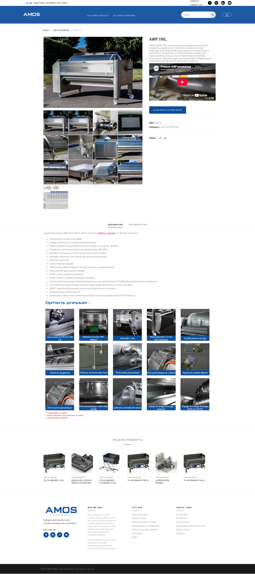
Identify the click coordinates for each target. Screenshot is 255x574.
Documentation (138, 224)
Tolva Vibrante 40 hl (194, 480)
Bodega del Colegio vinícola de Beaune (81, 481)
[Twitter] (165, 137)
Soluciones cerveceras (124, 15)
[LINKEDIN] (46, 534)
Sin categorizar (61, 30)
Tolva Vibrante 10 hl (53, 480)
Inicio (46, 30)
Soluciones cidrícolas (97, 15)
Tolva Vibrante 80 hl (138, 480)
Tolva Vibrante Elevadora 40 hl (107, 481)
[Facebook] (160, 137)
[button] (137, 42)
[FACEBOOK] (52, 534)
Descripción (115, 224)
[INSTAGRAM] (59, 534)
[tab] (115, 225)
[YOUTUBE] (66, 534)
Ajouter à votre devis (167, 110)
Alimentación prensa (162, 481)
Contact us (196, 4)
